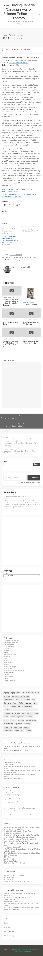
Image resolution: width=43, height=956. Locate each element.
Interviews (6, 297)
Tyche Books (8, 813)
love (20, 257)
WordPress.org (9, 936)
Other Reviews (8, 662)
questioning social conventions (21, 717)
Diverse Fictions (9, 764)
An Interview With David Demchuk (15, 497)
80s (7, 257)
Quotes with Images (10, 666)
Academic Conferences (11, 640)
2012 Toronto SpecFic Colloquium (15, 875)
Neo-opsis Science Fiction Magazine (15, 807)
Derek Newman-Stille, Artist (12, 762)
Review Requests (9, 449)
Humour (13, 706)
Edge (33, 700)
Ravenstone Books (10, 811)
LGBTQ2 (15, 257)
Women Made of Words (29, 227)
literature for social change (21, 710)
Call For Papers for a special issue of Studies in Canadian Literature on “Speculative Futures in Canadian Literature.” (22, 507)
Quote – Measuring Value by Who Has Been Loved (31, 342)
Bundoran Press (9, 791)
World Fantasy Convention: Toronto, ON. (17, 881)
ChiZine (27, 696)
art (23, 693)
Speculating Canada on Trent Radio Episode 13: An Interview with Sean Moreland (10, 344)
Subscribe (34, 478)
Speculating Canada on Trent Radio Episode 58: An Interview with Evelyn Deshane (11, 302)
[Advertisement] (21, 541)
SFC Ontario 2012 (9, 879)
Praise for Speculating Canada (13, 447)
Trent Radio (18, 727)
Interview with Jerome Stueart (10, 323)
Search (6, 461)
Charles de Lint (17, 696)
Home (5, 35)
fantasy (21, 703)
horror (10, 257)
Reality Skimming (9, 851)
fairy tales (7, 703)
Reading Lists (8, 668)
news (29, 713)
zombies (28, 731)
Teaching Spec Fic (9, 859)
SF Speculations (9, 672)
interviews (28, 706)
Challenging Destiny (10, 793)
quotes (6, 720)
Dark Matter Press (9, 797)
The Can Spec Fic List (11, 861)
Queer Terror (8, 499)
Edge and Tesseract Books (12, 799)
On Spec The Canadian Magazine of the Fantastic (19, 809)
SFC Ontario (7, 857)
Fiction (6, 653)
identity (20, 706)
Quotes (25, 339)
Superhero (18, 724)
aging (13, 693)
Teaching (6, 674)
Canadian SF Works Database (13, 833)
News (31, 320)
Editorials (6, 650)
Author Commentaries (11, 642)
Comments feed (9, 931)
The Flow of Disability (30, 304)
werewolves (8, 731)
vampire (26, 727)
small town (23, 260)
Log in (6, 923)
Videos (6, 678)
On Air (12, 297)
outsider (36, 713)
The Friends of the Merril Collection (15, 863)
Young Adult (19, 731)
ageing (6, 693)
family (15, 703)
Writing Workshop (9, 680)
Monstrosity (16, 713)
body (37, 693)
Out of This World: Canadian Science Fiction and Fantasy (22, 849)
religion (13, 720)
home (35, 703)
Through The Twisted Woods (13, 778)
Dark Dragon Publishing (11, 795)
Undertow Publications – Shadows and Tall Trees (19, 815)
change (7, 696)
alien (18, 693)
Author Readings (9, 645)
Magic (35, 710)
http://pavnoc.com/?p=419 (18, 63)
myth (23, 713)
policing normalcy (27, 257)
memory (7, 713)
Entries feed (8, 927)
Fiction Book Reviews (16, 35)
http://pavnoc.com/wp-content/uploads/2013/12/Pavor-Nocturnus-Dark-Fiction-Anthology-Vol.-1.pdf (20, 194)
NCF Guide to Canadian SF (12, 847)
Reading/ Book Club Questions (14, 670)
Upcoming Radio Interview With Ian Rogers (31, 323)
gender (28, 703)
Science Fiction (31, 720)
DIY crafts (7, 648)
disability (19, 700)
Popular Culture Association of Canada (16, 750)
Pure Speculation (9, 877)
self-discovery (16, 260)
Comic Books (9, 700)
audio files (30, 693)
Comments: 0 (8, 51)
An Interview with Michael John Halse (16, 495)
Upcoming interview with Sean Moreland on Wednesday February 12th (10, 238)
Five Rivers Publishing (11, 801)
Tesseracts (8, 727)
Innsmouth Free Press (10, 805)
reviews (21, 720)
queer (34, 257)
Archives (6, 573)
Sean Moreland (6, 260)
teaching (27, 724)
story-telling (8, 724)
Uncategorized (8, 676)
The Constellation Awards (12, 901)
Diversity (27, 700)
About (6, 437)
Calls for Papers (9, 646)
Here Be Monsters (9, 803)
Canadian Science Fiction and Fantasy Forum (18, 831)
